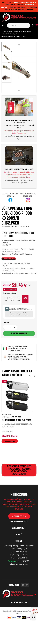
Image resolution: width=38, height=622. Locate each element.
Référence (6, 227)
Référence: (5, 417)
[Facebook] (23, 585)
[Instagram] (27, 585)
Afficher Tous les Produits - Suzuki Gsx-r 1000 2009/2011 (19, 469)
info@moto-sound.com (19, 564)
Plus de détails (10, 441)
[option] (17, 413)
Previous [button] (29, 376)
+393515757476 (23, 561)
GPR (27, 227)
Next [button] (34, 376)
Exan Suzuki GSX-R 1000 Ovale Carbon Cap (17, 420)
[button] (19, 516)
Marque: (23, 227)
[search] (27, 25)
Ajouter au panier (19, 333)
